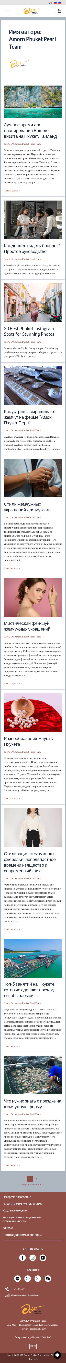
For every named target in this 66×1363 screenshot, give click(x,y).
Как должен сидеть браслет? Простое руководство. (32, 248)
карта (33, 1345)
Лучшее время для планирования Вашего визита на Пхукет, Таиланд (30, 130)
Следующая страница (33, 1184)
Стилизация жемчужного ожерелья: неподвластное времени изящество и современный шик (30, 862)
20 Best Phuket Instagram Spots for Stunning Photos (29, 331)
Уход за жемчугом (15, 1210)
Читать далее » (12, 190)
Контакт (8, 1228)
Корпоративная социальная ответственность (22, 1219)
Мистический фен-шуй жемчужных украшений (27, 626)
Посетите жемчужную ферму (22, 1203)
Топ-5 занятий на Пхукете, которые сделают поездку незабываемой (29, 989)
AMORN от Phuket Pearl (33, 1320)
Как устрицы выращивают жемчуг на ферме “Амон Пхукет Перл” (30, 417)
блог (6, 143)
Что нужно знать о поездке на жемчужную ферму (32, 1103)
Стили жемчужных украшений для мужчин (27, 506)
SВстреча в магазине (17, 1197)
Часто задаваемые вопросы (22, 1235)
